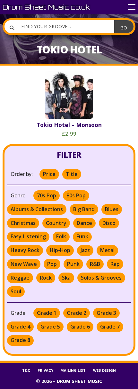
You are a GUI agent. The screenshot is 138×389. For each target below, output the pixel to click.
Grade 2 (76, 312)
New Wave (24, 263)
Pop (52, 263)
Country (56, 222)
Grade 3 (106, 312)
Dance (84, 222)
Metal (107, 250)
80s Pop (76, 195)
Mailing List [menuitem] (73, 370)
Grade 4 (20, 326)
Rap (115, 263)
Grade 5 (50, 326)
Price (49, 174)
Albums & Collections (37, 209)
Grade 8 (20, 340)
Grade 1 (46, 312)
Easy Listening (28, 236)
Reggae (20, 277)
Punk (73, 263)
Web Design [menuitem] (104, 370)
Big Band (84, 209)
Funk (82, 236)
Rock (46, 277)
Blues (111, 209)
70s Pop (46, 195)
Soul (16, 291)
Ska (66, 277)
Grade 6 (80, 326)
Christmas (23, 222)
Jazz (85, 250)
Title (72, 174)
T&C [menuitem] (26, 370)
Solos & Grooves (101, 277)
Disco (109, 222)
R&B (95, 263)
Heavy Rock (25, 250)
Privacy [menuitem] (45, 370)
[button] (131, 7)
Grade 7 (110, 326)
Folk (61, 236)
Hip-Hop (60, 250)
